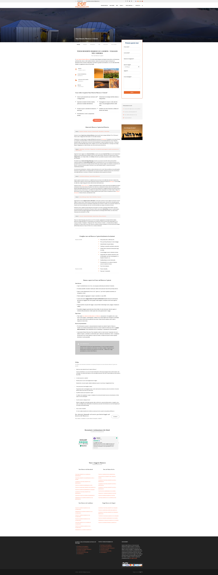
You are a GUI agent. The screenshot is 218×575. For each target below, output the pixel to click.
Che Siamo (112, 5)
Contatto (137, 5)
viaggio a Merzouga (85, 185)
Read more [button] (95, 447)
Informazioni (92, 44)
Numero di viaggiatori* (129, 58)
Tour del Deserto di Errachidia (82, 552)
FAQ (99, 44)
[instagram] (131, 1)
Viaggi (121, 5)
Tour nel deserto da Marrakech (83, 547)
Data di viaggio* (127, 64)
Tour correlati (113, 44)
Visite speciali (129, 5)
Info (117, 5)
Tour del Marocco (80, 553)
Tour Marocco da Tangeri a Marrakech (84, 549)
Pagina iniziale (104, 5)
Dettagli (78, 44)
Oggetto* (126, 70)
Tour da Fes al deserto (81, 550)
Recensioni (105, 44)
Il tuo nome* (126, 46)
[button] (118, 443)
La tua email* (127, 52)
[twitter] (129, 1)
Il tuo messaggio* (127, 76)
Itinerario (85, 44)
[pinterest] (127, 1)
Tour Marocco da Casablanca (82, 546)
